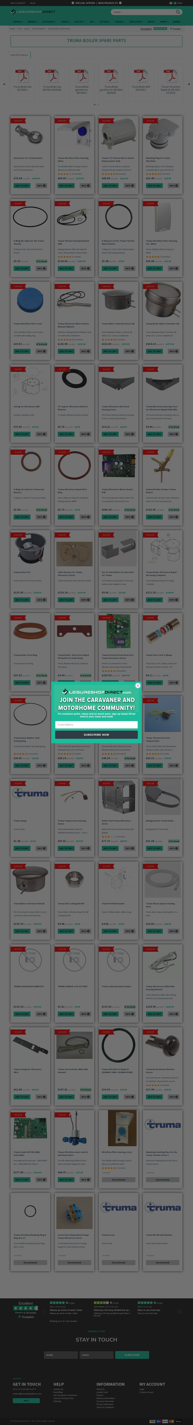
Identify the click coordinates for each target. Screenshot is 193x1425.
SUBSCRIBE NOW (96, 734)
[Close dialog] (138, 685)
